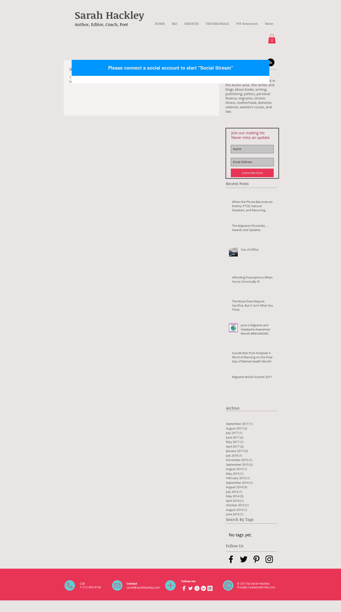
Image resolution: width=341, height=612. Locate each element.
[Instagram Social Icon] (209, 588)
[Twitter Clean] (190, 588)
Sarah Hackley (109, 15)
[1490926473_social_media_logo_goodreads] (196, 588)
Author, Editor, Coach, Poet (101, 24)
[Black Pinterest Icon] (256, 559)
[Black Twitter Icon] (244, 559)
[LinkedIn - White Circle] (203, 588)
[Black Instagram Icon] (269, 559)
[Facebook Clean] (184, 588)
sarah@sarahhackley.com (143, 587)
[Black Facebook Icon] (231, 559)
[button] (272, 39)
